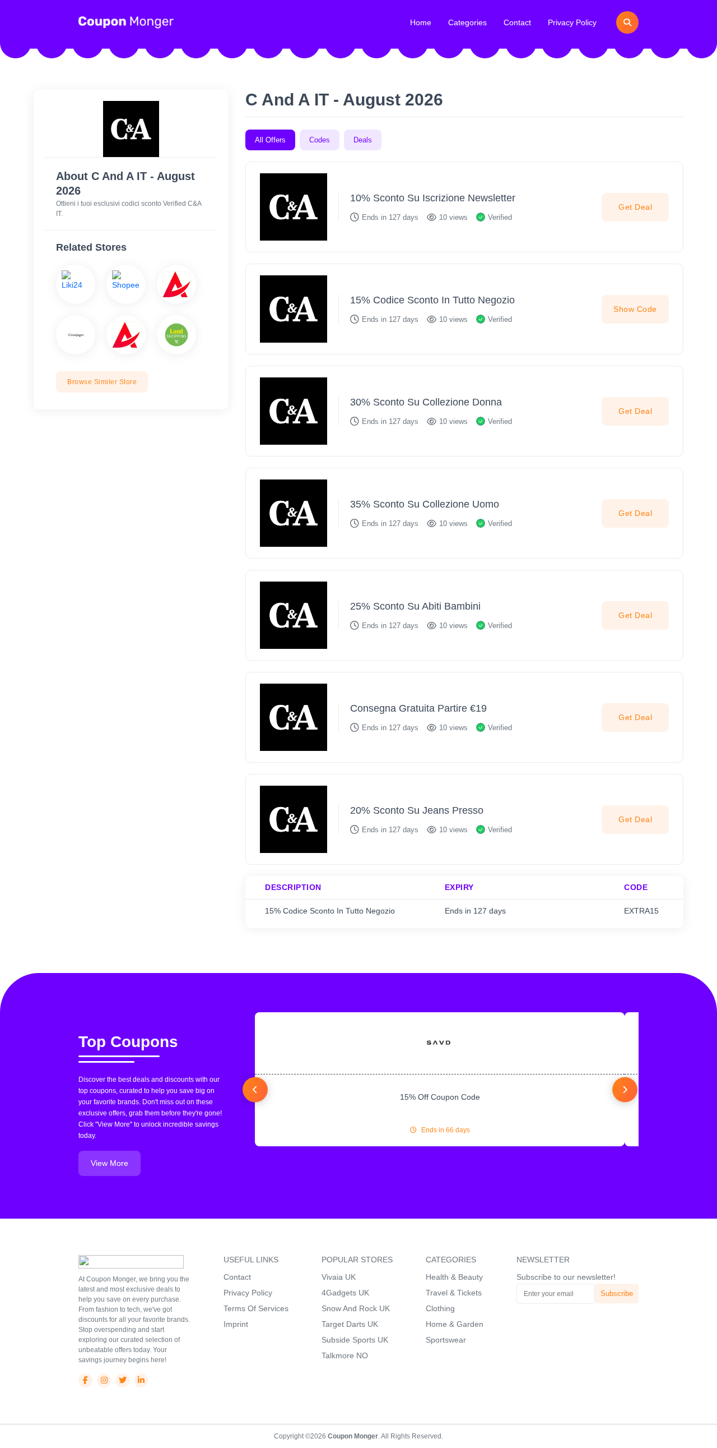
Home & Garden (454, 1324)
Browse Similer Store (102, 382)
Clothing (440, 1308)
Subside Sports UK (355, 1339)
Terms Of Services (256, 1308)
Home (420, 22)
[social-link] (85, 1380)
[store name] (75, 284)
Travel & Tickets (454, 1292)
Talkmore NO (345, 1355)
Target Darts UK (350, 1324)
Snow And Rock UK (356, 1308)
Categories (467, 22)
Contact (517, 22)
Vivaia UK (339, 1276)
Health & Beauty (454, 1276)
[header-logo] (126, 21)
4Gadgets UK (345, 1292)
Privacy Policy (572, 22)
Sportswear (446, 1339)
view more (109, 1163)
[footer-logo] (131, 1261)
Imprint (236, 1324)
